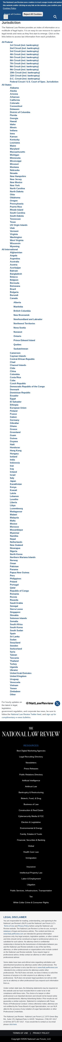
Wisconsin (15, 243)
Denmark (14, 389)
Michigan (14, 155)
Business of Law (31, 804)
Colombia (15, 374)
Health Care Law (31, 852)
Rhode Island (16, 210)
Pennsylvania (16, 203)
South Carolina (17, 213)
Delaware (14, 109)
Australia (14, 261)
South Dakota (17, 216)
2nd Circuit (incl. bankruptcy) (24, 48)
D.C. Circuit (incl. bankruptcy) (25, 78)
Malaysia (14, 517)
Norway (14, 560)
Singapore (15, 612)
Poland (13, 581)
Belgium (14, 280)
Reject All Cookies (33, 14)
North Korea (16, 554)
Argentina (15, 258)
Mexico (13, 523)
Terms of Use (9, 926)
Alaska (13, 91)
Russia (13, 597)
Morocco (14, 527)
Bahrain (14, 271)
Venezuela (15, 682)
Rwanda (14, 600)
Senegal (14, 606)
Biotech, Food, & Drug (31, 798)
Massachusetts (17, 152)
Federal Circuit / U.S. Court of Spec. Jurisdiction (34, 81)
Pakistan (14, 566)
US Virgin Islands (18, 225)
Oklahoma (15, 197)
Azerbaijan (15, 267)
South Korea (16, 627)
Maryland (14, 149)
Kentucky (14, 139)
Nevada (13, 173)
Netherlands (16, 542)
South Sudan (16, 630)
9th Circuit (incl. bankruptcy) (24, 69)
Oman (13, 563)
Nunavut (18, 332)
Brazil (13, 289)
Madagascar (16, 511)
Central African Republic (22, 359)
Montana (14, 167)
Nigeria (13, 551)
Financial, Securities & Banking (31, 840)
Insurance (31, 867)
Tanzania (14, 658)
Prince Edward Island (24, 340)
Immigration (31, 858)
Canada (14, 298)
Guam (13, 435)
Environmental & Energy (31, 828)
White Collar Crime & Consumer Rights (31, 902)
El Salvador (15, 401)
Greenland (15, 432)
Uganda (14, 667)
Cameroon (15, 353)
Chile (12, 368)
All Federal (7, 42)
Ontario (17, 336)
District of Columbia (20, 112)
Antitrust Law (31, 786)
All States (6, 84)
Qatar (13, 587)
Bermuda (14, 283)
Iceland (13, 456)
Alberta (17, 302)
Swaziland (15, 642)
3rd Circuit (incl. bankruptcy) (24, 51)
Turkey (13, 664)
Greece (13, 429)
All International (10, 249)
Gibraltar (14, 423)
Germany (14, 420)
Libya (12, 505)
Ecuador (14, 395)
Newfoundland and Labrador (28, 319)
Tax (31, 896)
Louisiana (15, 142)
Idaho (13, 124)
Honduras (15, 447)
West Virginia (16, 240)
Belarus (14, 277)
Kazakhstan (16, 484)
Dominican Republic (20, 392)
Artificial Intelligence (31, 780)
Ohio (12, 194)
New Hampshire (18, 176)
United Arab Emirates (20, 673)
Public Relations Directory (31, 774)
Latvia (13, 493)
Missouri (14, 164)
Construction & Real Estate (31, 810)
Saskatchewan (21, 348)
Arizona (14, 94)
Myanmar (14, 533)
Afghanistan (16, 252)
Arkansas (14, 97)
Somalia (14, 621)
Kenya (13, 487)
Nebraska (14, 170)
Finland (13, 411)
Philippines (15, 578)
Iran (12, 466)
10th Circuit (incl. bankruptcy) (25, 72)
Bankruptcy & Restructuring (31, 792)
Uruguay (14, 679)
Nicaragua (15, 548)
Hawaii (13, 121)
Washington (16, 237)
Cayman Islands (18, 356)
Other (13, 694)
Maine (13, 145)
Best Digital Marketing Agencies (31, 751)
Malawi (13, 514)
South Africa (16, 624)
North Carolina (17, 188)
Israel (12, 475)
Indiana (13, 130)
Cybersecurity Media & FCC (31, 816)
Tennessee (15, 219)
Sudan (13, 639)
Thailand (14, 661)
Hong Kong (15, 450)
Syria (12, 652)
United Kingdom (18, 676)
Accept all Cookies (12, 14)
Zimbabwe (15, 691)
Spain (13, 633)
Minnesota (15, 158)
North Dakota (16, 191)
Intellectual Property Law (31, 873)
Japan (13, 481)
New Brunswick (21, 315)
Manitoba (18, 306)
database (7, 931)
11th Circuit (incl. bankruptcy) (25, 75)
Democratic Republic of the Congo (27, 386)
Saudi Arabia (16, 603)
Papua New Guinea (19, 572)
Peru (12, 575)
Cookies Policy (9, 8)
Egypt (13, 398)
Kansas (13, 136)
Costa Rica (15, 377)
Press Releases (31, 768)
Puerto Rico (16, 206)
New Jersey (16, 179)
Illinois (13, 127)
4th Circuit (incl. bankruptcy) (24, 54)
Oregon (14, 200)
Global (31, 846)
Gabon (13, 417)
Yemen (13, 688)
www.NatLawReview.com (13, 934)
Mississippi (15, 161)
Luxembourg (16, 508)
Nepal (13, 539)
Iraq (12, 469)
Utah (12, 228)
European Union (18, 408)
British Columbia (22, 311)
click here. (13, 1024)
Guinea (13, 438)
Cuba (12, 380)
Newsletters (31, 762)
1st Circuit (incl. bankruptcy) (24, 45)
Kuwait (13, 490)
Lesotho (14, 499)
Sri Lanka (14, 636)
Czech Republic (18, 383)
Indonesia (15, 462)
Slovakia (14, 615)
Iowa (12, 133)
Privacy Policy (23, 926)
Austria (13, 264)
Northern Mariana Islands (22, 557)
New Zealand (16, 545)
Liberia (13, 502)
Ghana (13, 426)
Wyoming (14, 246)
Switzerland (16, 648)
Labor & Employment (31, 878)
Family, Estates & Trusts (31, 834)
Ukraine (14, 670)
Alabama (14, 88)
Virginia (14, 234)
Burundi (14, 295)
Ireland (13, 472)
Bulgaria (14, 292)
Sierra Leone (16, 609)
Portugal (14, 584)
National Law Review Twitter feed (26, 714)
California (15, 100)
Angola (13, 255)
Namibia (14, 536)
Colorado (14, 103)
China (13, 371)
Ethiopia (14, 405)
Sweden (14, 645)
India (12, 459)
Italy (12, 478)
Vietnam (14, 685)
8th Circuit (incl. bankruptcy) (24, 66)
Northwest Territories (24, 323)
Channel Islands (18, 365)
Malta (12, 520)
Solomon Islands (18, 618)
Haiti (12, 444)
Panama (14, 569)
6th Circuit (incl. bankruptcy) (24, 60)
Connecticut (16, 106)
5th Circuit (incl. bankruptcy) (24, 57)
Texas (13, 222)
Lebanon (14, 496)
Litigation (31, 884)
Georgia (14, 118)
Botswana (15, 286)
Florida (13, 115)
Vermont (14, 231)
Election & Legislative (31, 822)
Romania (14, 594)
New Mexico (16, 182)
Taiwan (13, 655)
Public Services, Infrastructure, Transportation (31, 890)
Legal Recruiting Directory (31, 757)
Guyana (14, 441)
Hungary (14, 453)
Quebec (17, 344)
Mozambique (16, 530)
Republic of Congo (19, 591)
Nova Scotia (20, 327)
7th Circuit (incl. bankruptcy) (24, 63)
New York (15, 185)
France (13, 414)
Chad (12, 362)
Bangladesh (16, 274)
